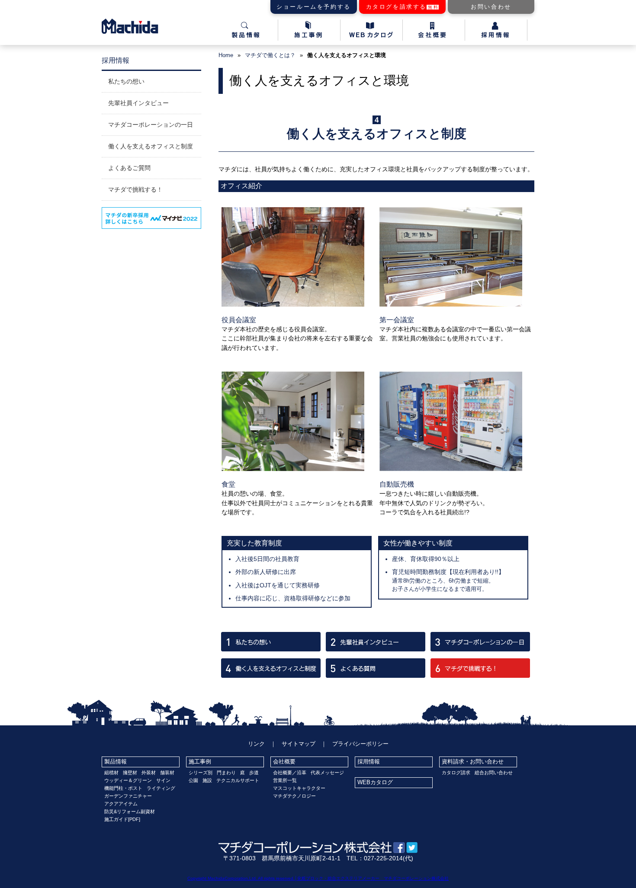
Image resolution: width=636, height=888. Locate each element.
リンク (256, 744)
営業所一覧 (285, 780)
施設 (207, 780)
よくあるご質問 (129, 167)
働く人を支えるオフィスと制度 (150, 146)
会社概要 (284, 761)
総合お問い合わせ (494, 772)
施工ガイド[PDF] (122, 819)
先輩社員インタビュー (138, 102)
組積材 (111, 772)
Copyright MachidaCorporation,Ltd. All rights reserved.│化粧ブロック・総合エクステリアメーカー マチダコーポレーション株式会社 (318, 878)
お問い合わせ (491, 6)
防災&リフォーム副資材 (129, 811)
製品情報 (115, 761)
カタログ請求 (456, 772)
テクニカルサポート (237, 780)
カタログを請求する (402, 6)
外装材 (148, 772)
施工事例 (200, 761)
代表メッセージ (327, 772)
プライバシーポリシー (360, 744)
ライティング (161, 788)
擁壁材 (130, 772)
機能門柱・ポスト (123, 788)
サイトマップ (298, 744)
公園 (193, 780)
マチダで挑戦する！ (135, 189)
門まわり (226, 772)
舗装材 (167, 772)
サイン (163, 780)
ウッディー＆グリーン (128, 780)
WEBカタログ (375, 782)
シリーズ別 (200, 772)
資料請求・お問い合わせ (473, 761)
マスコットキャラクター (299, 788)
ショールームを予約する (313, 6)
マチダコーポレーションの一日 (150, 124)
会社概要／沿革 (289, 772)
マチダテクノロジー (294, 795)
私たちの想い (126, 81)
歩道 (254, 772)
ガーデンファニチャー (128, 795)
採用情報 (368, 761)
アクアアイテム (121, 803)
